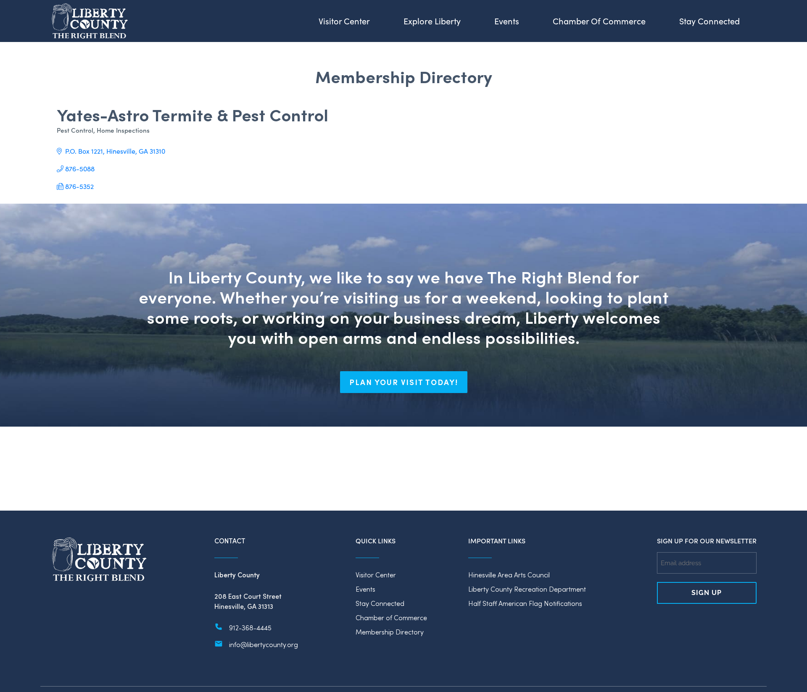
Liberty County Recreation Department (527, 589)
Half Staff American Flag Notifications (525, 603)
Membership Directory (390, 631)
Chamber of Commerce (391, 617)
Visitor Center (376, 574)
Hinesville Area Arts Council (509, 574)
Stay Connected (380, 603)
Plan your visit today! (403, 382)
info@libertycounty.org (263, 644)
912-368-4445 (250, 627)
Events (365, 589)
